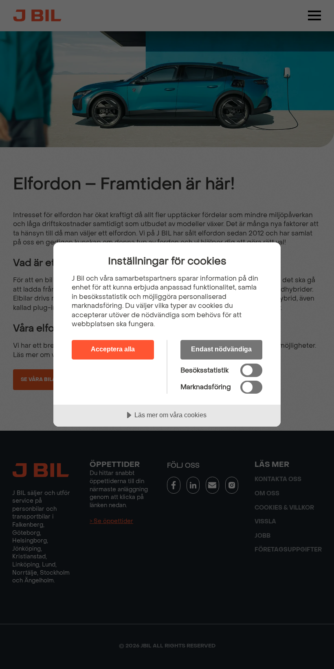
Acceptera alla (113, 349)
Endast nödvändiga (221, 349)
